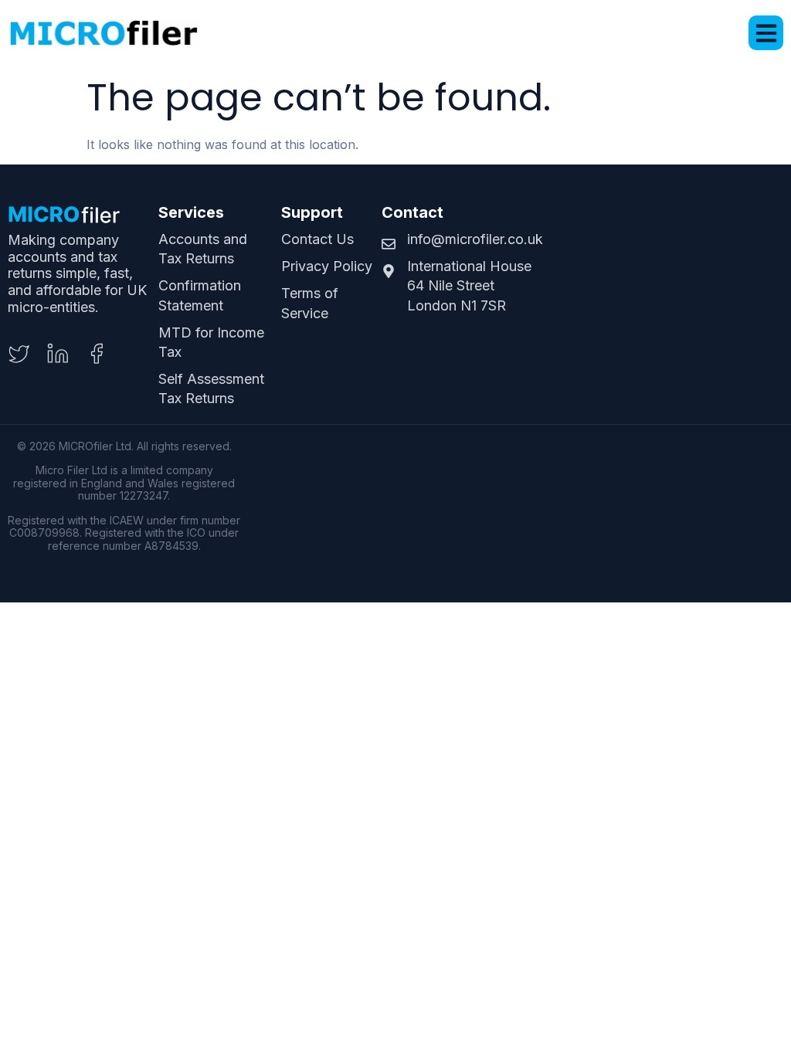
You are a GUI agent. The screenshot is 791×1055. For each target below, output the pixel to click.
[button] (766, 32)
